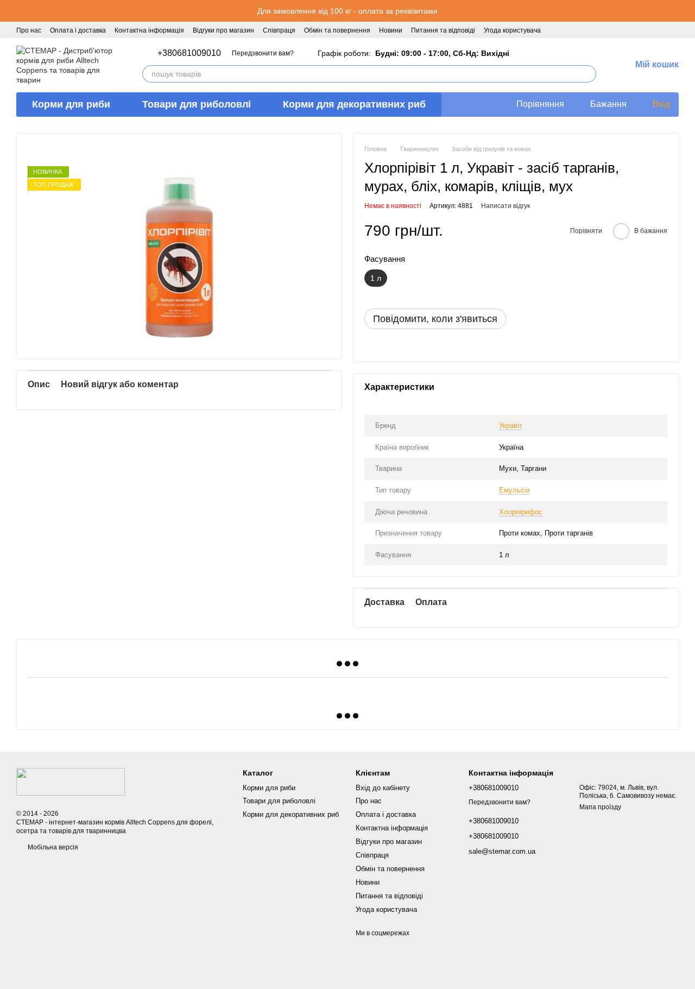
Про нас (28, 30)
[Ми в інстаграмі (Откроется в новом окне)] (569, 30)
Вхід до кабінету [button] (383, 788)
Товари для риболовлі (196, 104)
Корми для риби (71, 104)
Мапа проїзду (600, 807)
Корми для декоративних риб (354, 104)
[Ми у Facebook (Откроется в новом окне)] (556, 30)
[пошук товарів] (587, 74)
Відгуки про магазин (223, 30)
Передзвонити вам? (263, 53)
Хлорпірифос (520, 512)
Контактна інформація (149, 30)
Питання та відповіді (443, 30)
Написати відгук (505, 206)
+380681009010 (189, 53)
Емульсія (514, 490)
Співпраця (279, 30)
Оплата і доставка (78, 30)
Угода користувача (512, 30)
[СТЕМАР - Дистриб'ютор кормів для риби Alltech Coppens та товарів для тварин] (70, 781)
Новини (390, 30)
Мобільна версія (52, 847)
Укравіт (510, 425)
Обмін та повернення (337, 30)
